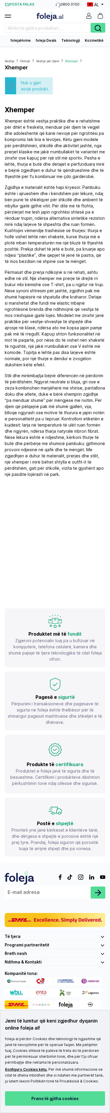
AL (96, 4)
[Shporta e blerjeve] (100, 16)
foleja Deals (46, 40)
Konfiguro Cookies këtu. (26, 1069)
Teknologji (70, 40)
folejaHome (21, 40)
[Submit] (98, 893)
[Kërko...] (98, 28)
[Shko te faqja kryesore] (50, 16)
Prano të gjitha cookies (55, 1098)
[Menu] (10, 14)
